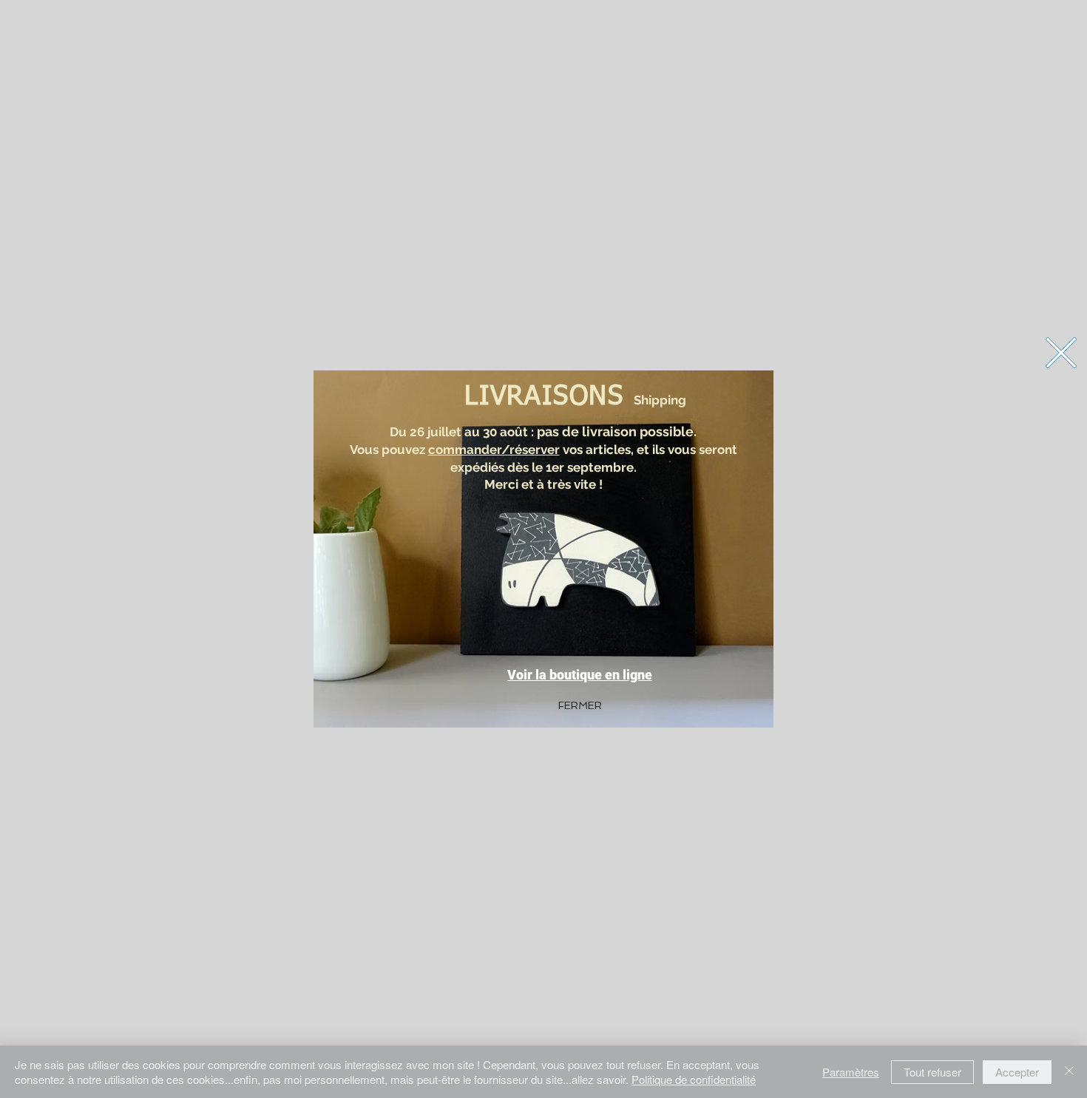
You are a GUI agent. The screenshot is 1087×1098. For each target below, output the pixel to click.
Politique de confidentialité (693, 1079)
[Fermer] (1069, 1071)
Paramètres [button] (850, 1072)
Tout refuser (932, 1072)
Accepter (1017, 1072)
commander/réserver (494, 449)
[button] (1061, 352)
